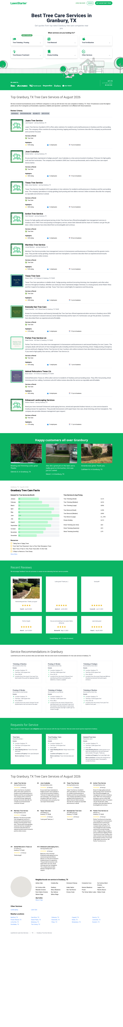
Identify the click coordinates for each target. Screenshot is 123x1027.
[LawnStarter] (19, 3)
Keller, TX (75, 919)
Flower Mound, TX (16, 919)
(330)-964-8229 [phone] (80, 3)
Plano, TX (54, 922)
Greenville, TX (55, 919)
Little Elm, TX (15, 922)
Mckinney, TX (35, 922)
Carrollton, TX (35, 917)
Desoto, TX (95, 917)
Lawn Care (34, 910)
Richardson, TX (76, 922)
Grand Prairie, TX (36, 919)
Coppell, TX (75, 917)
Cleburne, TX (55, 917)
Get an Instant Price (103, 3)
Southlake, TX (15, 924)
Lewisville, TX (96, 919)
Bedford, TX (14, 917)
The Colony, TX (35, 924)
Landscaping (14, 910)
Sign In (90, 3)
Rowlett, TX (95, 922)
